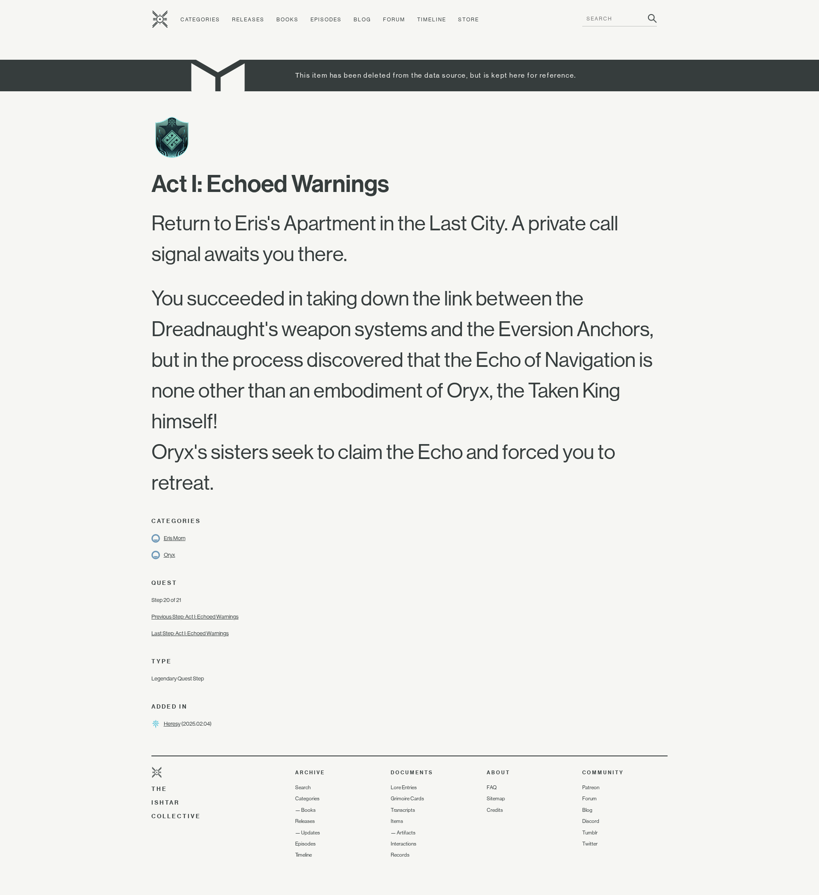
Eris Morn (175, 538)
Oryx (169, 555)
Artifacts (406, 833)
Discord (590, 821)
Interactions (403, 844)
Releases (248, 20)
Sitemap (496, 799)
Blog (362, 20)
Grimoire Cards (407, 799)
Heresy (172, 724)
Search (303, 787)
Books (287, 20)
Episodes (326, 20)
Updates (310, 833)
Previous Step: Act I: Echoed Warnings (194, 616)
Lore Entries (404, 787)
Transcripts (403, 810)
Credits (495, 810)
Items (397, 821)
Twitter (590, 844)
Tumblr (590, 833)
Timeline (431, 20)
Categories (200, 20)
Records (400, 855)
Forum (394, 20)
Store (468, 20)
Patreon (590, 787)
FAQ (492, 787)
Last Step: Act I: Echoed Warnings (190, 633)
